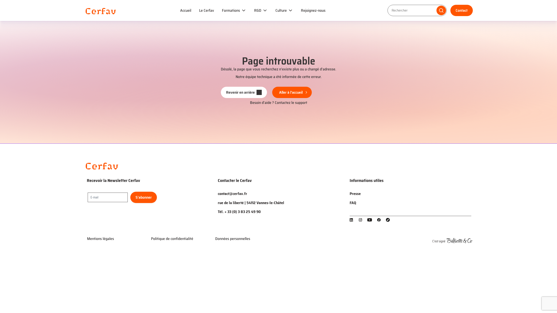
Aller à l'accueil (291, 92)
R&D (257, 10)
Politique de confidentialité (172, 239)
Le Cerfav (206, 10)
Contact (462, 10)
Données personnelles (232, 239)
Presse (355, 194)
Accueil (185, 10)
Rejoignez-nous (313, 10)
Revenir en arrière (240, 92)
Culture (281, 10)
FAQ (353, 203)
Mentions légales (100, 239)
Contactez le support (291, 103)
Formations (231, 10)
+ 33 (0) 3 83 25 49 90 (243, 212)
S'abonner (144, 197)
